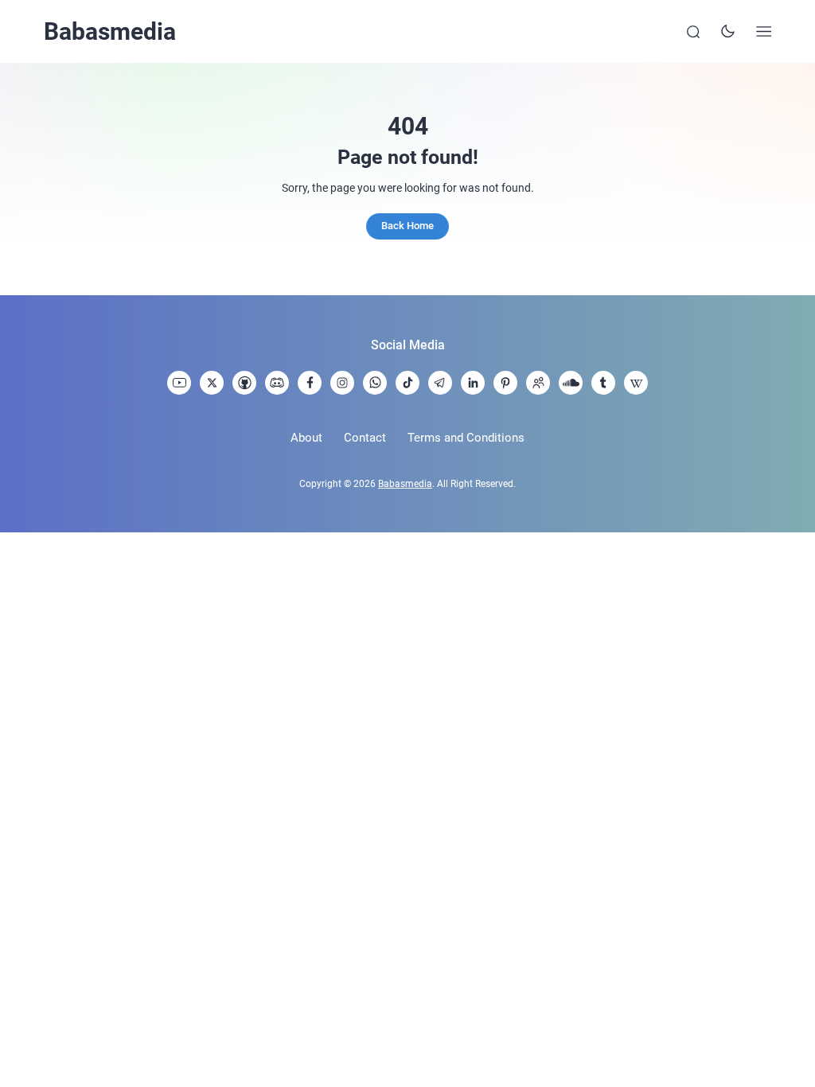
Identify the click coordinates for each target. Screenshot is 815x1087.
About (306, 438)
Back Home (407, 226)
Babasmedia (110, 31)
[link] (179, 383)
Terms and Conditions (466, 438)
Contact (365, 438)
